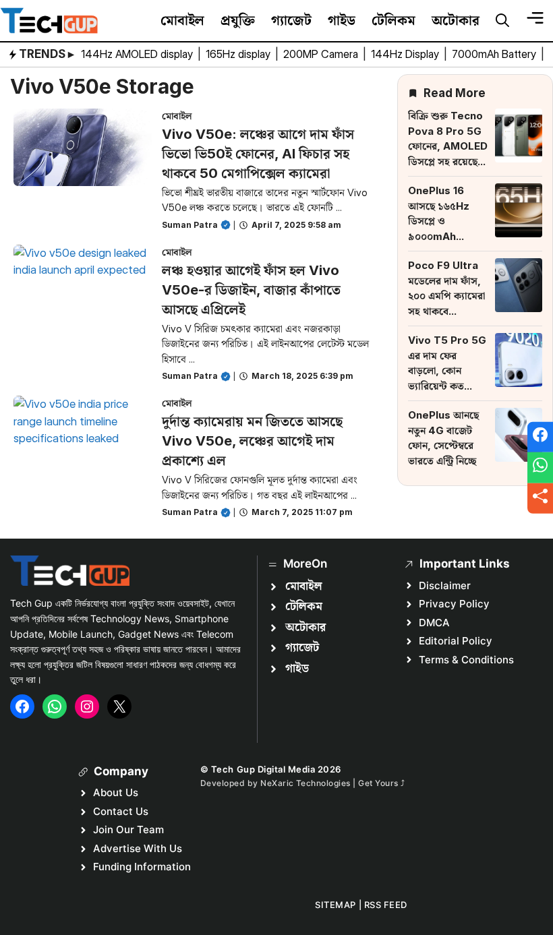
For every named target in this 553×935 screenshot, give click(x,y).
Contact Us (120, 811)
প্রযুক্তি (238, 20)
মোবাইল (182, 20)
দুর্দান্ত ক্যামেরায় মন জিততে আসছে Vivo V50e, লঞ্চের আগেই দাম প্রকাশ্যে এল (252, 441)
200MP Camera (322, 54)
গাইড (341, 20)
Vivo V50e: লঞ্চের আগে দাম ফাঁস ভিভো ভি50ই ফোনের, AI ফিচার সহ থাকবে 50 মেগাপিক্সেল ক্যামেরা (258, 153)
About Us (115, 792)
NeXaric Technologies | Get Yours (330, 783)
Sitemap (335, 904)
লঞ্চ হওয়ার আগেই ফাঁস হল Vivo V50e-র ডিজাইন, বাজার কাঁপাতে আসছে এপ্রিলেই (251, 290)
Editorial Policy (455, 640)
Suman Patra (190, 225)
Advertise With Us (137, 848)
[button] (502, 21)
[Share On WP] (540, 467)
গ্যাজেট (291, 20)
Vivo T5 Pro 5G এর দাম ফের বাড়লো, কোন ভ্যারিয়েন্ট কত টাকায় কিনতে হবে (447, 370)
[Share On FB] (540, 436)
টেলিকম (393, 20)
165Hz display (239, 54)
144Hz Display (406, 54)
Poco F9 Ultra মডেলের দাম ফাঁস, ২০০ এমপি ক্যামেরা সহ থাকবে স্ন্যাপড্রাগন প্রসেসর (446, 295)
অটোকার (455, 20)
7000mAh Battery (495, 54)
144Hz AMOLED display (138, 54)
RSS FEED (385, 904)
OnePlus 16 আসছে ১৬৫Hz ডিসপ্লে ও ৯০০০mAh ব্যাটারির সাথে (438, 221)
